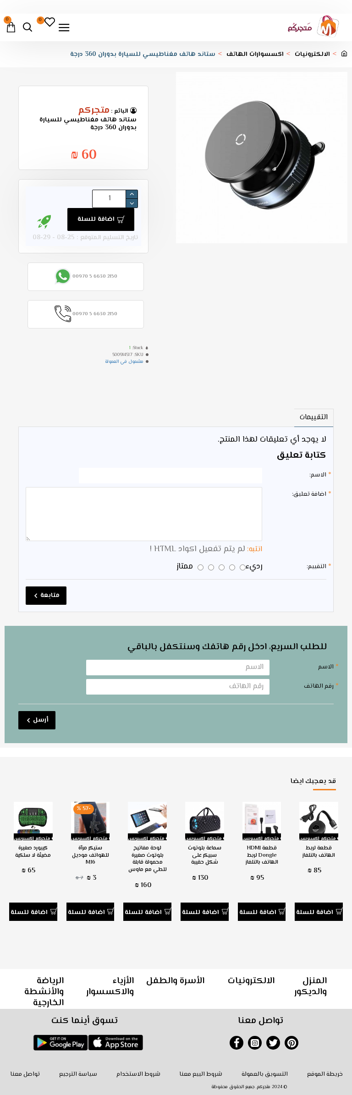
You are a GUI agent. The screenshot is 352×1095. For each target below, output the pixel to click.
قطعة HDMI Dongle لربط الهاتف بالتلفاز (262, 855)
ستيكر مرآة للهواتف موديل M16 (90, 855)
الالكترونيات (312, 55)
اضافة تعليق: (309, 494)
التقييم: (316, 566)
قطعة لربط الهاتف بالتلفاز (318, 852)
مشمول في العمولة (124, 361)
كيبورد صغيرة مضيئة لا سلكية (33, 852)
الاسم (326, 667)
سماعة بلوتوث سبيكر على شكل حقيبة (204, 855)
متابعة (50, 596)
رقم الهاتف (319, 686)
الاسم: (317, 475)
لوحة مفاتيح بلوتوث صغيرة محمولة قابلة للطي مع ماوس (147, 859)
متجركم (94, 110)
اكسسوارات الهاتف (255, 55)
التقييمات (314, 417)
